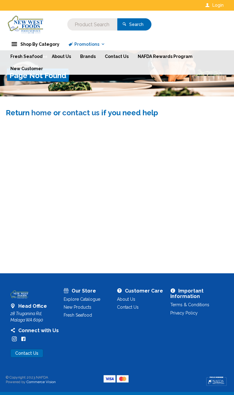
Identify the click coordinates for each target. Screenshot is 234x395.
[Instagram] (14, 339)
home (41, 112)
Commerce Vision (41, 382)
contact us (81, 112)
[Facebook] (23, 339)
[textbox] (92, 24)
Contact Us (26, 353)
